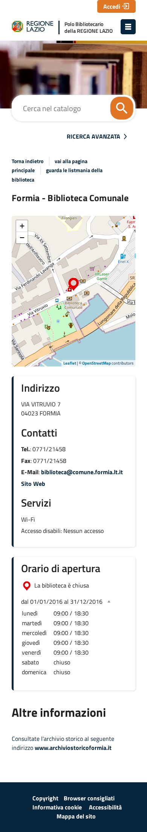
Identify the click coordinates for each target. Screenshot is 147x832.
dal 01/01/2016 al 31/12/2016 (62, 601)
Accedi (111, 6)
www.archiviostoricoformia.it (73, 747)
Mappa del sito (76, 816)
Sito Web (33, 483)
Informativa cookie (57, 807)
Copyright (45, 798)
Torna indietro (27, 161)
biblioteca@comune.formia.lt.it (82, 471)
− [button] (22, 237)
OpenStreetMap (96, 363)
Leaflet (69, 363)
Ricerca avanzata (93, 136)
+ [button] (22, 226)
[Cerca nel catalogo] (121, 108)
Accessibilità (105, 807)
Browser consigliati (89, 798)
